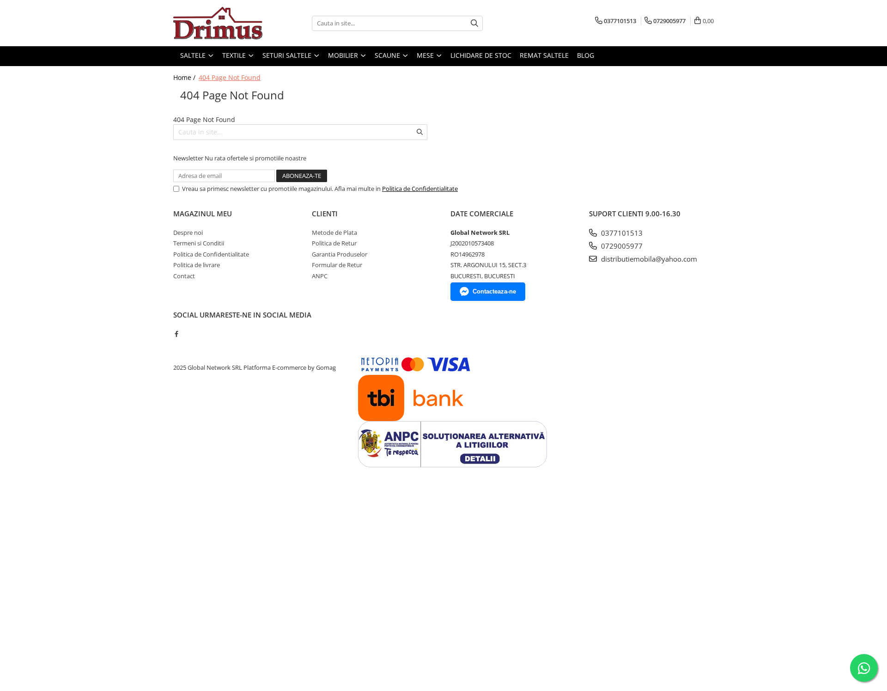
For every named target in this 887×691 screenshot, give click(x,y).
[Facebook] (176, 334)
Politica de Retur (334, 243)
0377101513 (621, 233)
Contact (184, 276)
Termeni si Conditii (198, 243)
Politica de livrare (196, 265)
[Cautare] (474, 23)
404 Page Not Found (230, 77)
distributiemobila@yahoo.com (648, 258)
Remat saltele (544, 55)
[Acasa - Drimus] (219, 23)
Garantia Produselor (339, 254)
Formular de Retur (337, 265)
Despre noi (188, 232)
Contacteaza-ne (494, 291)
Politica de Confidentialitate (420, 188)
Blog (585, 55)
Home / (185, 77)
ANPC (320, 276)
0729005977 (621, 246)
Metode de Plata (334, 232)
